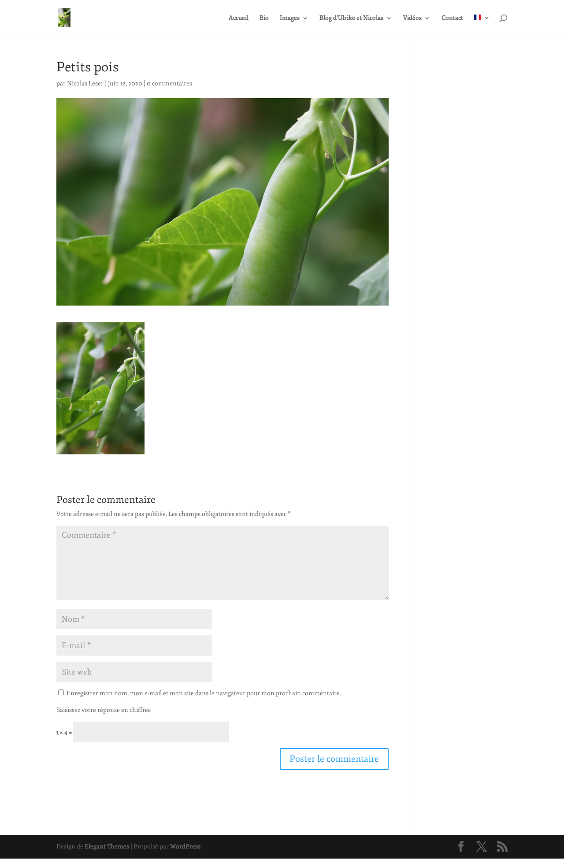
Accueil (239, 18)
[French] (482, 25)
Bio (264, 18)
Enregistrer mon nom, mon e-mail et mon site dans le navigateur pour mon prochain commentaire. (204, 693)
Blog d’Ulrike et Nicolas (351, 18)
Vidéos (412, 18)
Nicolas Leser (85, 83)
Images (290, 18)
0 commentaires (169, 83)
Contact (452, 18)
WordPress (185, 846)
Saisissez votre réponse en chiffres (103, 710)
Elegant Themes (107, 846)
